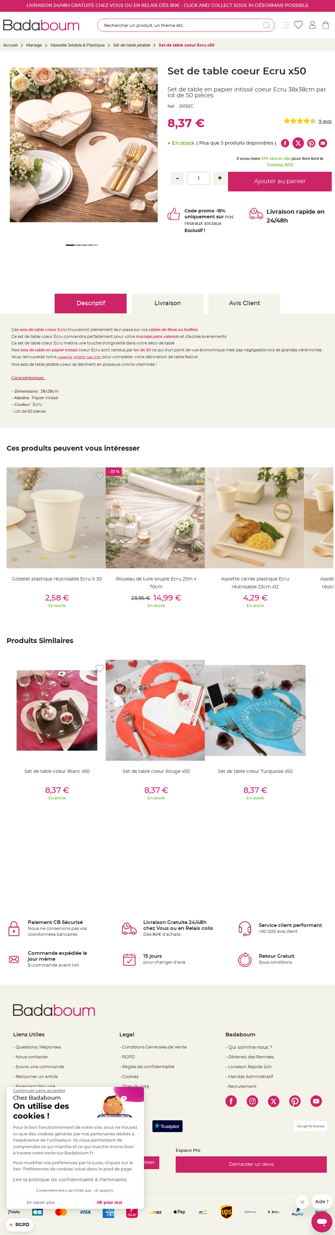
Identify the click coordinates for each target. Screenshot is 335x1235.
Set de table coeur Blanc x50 (57, 771)
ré (187, 223)
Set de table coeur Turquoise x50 (255, 771)
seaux (196, 223)
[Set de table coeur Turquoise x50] (255, 710)
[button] (69, 249)
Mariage (34, 45)
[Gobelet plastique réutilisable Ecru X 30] (57, 517)
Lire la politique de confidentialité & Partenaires (70, 1180)
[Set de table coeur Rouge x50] (156, 710)
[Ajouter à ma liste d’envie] (100, 476)
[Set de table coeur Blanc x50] (57, 710)
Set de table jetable (131, 45)
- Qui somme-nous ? (248, 1047)
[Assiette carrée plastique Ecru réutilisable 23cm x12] (255, 517)
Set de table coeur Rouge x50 (156, 771)
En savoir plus (41, 1202)
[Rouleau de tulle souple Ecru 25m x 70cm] (156, 517)
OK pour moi (109, 1202)
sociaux (212, 223)
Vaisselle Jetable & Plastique (77, 45)
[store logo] (41, 25)
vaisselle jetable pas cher (79, 357)
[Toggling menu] (286, 25)
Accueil (10, 45)
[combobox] (186, 25)
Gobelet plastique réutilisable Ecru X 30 (57, 579)
